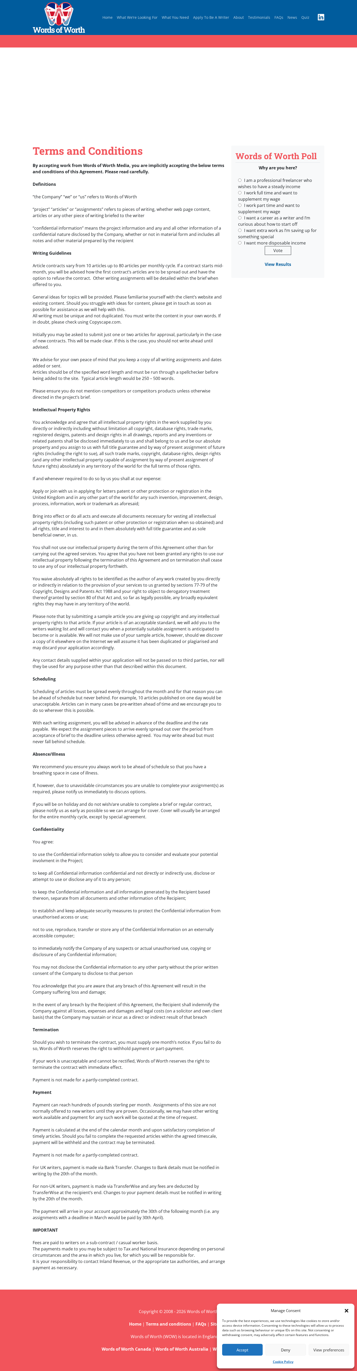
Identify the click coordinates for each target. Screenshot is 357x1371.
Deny (285, 1349)
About (238, 17)
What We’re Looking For (137, 17)
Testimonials (259, 17)
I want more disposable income (275, 243)
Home (107, 17)
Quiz (305, 17)
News (292, 17)
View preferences (328, 1349)
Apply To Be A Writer (211, 17)
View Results (278, 264)
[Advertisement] (178, 96)
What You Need (175, 17)
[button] (346, 1310)
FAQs (278, 17)
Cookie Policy (283, 1362)
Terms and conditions (168, 1324)
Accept (242, 1349)
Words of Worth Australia (182, 1349)
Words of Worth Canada (126, 1349)
